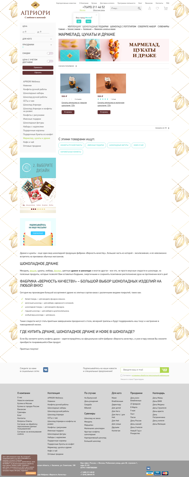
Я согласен (31, 473)
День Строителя (159, 408)
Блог (140, 3)
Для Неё (115, 421)
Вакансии (148, 3)
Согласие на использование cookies (29, 433)
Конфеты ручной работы (35, 89)
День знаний (135, 424)
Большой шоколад (92, 441)
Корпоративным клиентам (66, 3)
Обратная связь (99, 10)
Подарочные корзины (33, 131)
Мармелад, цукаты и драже (36, 138)
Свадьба (88, 405)
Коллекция (74, 27)
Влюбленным (117, 401)
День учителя (158, 421)
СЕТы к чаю (28, 101)
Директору (116, 405)
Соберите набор (147, 27)
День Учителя (136, 427)
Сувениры (163, 27)
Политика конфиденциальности (12, 461)
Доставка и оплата (107, 3)
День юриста (158, 411)
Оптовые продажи (32, 146)
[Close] (96, 15)
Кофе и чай (28, 142)
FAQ (167, 3)
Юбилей (87, 408)
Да (79, 21)
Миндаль (88, 422)
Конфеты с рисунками (33, 115)
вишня (33, 271)
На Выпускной (90, 398)
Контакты (159, 3)
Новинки (27, 86)
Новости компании (25, 401)
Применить (38, 68)
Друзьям (115, 427)
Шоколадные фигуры (33, 123)
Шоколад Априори (32, 105)
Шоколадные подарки (95, 27)
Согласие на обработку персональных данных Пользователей (27, 426)
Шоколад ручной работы (35, 97)
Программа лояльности (126, 3)
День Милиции (159, 424)
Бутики (94, 3)
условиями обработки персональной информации (150, 376)
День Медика (158, 405)
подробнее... (25, 470)
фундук (57, 271)
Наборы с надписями (33, 127)
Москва (82, 10)
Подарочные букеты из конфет (38, 134)
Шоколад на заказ (92, 418)
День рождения (91, 401)
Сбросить (37, 73)
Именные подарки (32, 119)
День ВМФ (157, 401)
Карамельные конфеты (71, 152)
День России (135, 421)
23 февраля (135, 404)
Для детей (116, 408)
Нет (88, 21)
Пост (132, 414)
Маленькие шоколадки (94, 428)
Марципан (88, 425)
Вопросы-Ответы (24, 421)
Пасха (133, 417)
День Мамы (158, 398)
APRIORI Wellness (31, 82)
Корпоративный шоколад (95, 438)
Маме (114, 398)
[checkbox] (23, 65)
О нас (19, 398)
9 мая (132, 411)
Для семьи (116, 424)
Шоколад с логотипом (123, 27)
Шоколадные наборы (33, 93)
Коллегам (116, 431)
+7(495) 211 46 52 (94, 7)
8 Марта (133, 407)
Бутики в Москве (24, 404)
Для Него (116, 411)
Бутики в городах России (28, 406)
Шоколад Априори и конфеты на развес (37, 110)
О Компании (83, 3)
